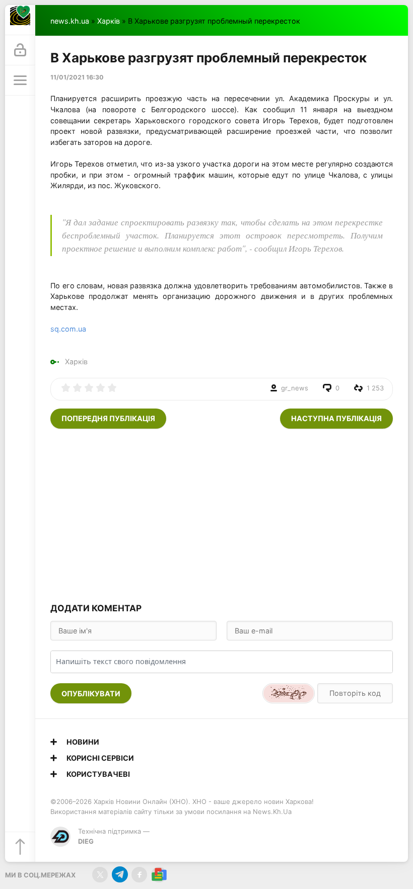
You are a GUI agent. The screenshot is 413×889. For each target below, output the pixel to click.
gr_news (294, 388)
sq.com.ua (68, 329)
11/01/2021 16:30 (77, 77)
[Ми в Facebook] (139, 874)
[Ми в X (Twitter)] (100, 874)
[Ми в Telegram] (119, 874)
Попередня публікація (108, 418)
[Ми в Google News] (159, 874)
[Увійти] (20, 50)
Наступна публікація (336, 418)
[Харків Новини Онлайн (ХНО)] (20, 20)
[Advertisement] (221, 514)
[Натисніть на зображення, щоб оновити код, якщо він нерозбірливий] (288, 693)
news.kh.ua (69, 21)
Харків (108, 21)
